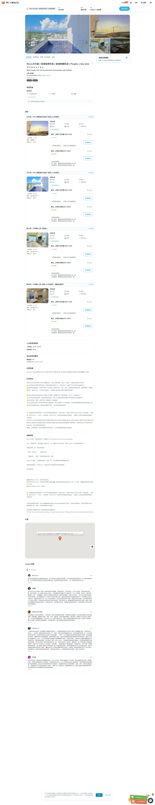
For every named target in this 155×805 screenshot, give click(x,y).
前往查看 (33, 570)
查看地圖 (47, 75)
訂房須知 (47, 57)
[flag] (130, 2)
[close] (153, 794)
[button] (60, 538)
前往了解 (107, 795)
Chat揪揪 (124, 2)
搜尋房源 (124, 8)
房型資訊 (91, 117)
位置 (53, 57)
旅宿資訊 (29, 57)
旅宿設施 (36, 57)
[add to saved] (92, 63)
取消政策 (89, 134)
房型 (41, 57)
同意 (99, 795)
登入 (151, 2)
